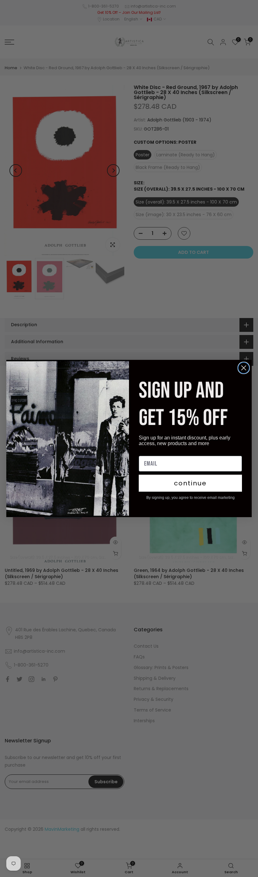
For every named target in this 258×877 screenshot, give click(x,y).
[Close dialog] (243, 367)
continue (190, 483)
